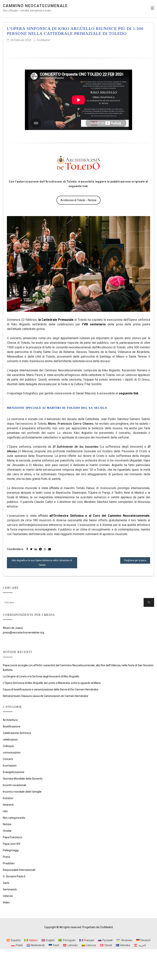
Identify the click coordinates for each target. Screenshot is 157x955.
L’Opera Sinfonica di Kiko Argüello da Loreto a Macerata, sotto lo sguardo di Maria (52, 682)
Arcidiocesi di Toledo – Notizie (78, 200)
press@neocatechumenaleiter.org (23, 632)
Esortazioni (9, 765)
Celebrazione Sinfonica (17, 733)
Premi (6, 856)
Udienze (8, 895)
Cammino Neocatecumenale (35, 5)
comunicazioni (11, 752)
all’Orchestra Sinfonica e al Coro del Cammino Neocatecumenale (99, 515)
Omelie (7, 830)
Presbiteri (9, 863)
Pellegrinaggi (11, 850)
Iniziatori (8, 798)
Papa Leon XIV (11, 843)
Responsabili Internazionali (19, 869)
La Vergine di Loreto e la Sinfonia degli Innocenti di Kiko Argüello (41, 676)
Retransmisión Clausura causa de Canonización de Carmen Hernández (45, 696)
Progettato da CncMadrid (97, 927)
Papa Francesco (12, 837)
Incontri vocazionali (14, 785)
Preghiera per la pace (135, 560)
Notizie (7, 824)
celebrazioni (10, 739)
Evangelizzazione (13, 772)
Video (6, 902)
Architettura (10, 719)
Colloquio (8, 746)
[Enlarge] (145, 221)
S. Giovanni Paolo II (14, 876)
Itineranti (8, 804)
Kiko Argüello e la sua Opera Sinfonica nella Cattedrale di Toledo (42, 562)
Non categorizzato (14, 817)
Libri (5, 811)
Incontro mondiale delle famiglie (22, 791)
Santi (6, 882)
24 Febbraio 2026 (20, 40)
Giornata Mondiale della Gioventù (23, 778)
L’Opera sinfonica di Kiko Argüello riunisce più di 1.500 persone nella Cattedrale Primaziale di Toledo (75, 31)
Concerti (8, 759)
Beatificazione (11, 726)
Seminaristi (10, 889)
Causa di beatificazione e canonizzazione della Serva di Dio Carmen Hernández (50, 689)
